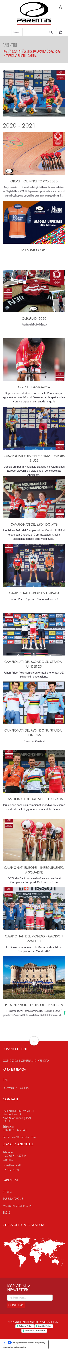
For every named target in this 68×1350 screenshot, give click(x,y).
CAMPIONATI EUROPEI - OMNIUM (21, 56)
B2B (5, 1080)
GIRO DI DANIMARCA (34, 387)
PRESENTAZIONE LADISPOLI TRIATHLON (34, 1005)
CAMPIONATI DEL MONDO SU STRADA (34, 799)
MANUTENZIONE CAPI (17, 1205)
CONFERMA (16, 1305)
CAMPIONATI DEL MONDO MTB (34, 524)
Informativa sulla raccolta (14, 1347)
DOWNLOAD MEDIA (16, 1088)
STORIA (7, 1192)
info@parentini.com (23, 1137)
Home (6, 51)
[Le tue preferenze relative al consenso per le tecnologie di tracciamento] (64, 1012)
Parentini (16, 51)
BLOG (6, 1212)
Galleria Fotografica (35, 51)
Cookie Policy (44, 1326)
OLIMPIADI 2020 (34, 318)
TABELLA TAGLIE (13, 1198)
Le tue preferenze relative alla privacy (28, 1343)
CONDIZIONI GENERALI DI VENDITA (26, 1060)
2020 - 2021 (55, 51)
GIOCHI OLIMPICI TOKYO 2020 (34, 181)
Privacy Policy (25, 1326)
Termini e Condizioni (35, 1330)
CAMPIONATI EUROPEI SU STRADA (34, 593)
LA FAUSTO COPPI (34, 250)
